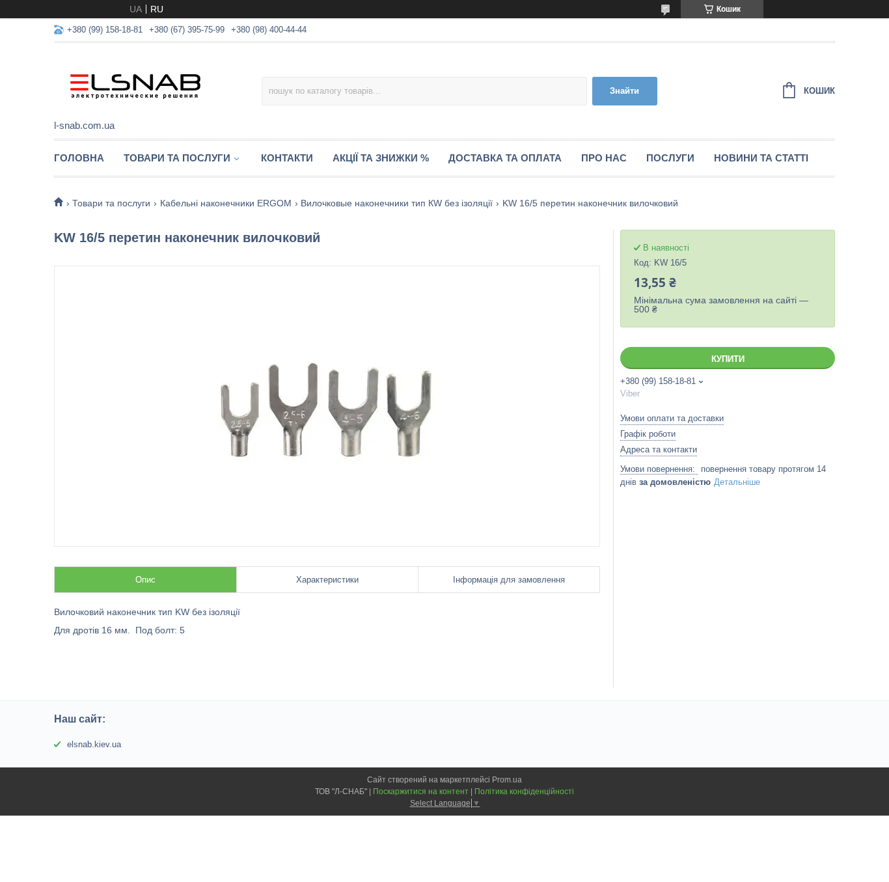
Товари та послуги (177, 158)
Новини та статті (761, 158)
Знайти (624, 91)
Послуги (670, 158)
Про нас (604, 158)
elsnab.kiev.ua (94, 744)
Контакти (287, 158)
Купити (728, 359)
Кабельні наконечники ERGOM (226, 203)
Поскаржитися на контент (421, 791)
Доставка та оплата (505, 158)
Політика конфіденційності (524, 791)
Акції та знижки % (381, 158)
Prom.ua (507, 779)
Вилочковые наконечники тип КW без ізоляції (397, 203)
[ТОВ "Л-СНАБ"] (158, 82)
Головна (79, 158)
